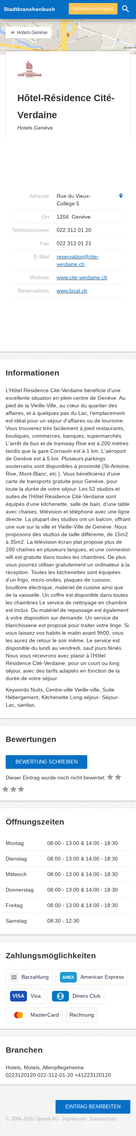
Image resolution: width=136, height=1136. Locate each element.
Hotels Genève (32, 32)
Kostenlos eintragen (93, 8)
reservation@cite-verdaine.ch (78, 260)
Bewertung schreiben (46, 762)
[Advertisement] (71, 322)
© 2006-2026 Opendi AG (32, 1119)
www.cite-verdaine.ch (82, 277)
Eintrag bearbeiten (93, 1106)
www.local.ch (72, 291)
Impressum (74, 1119)
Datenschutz (103, 1119)
